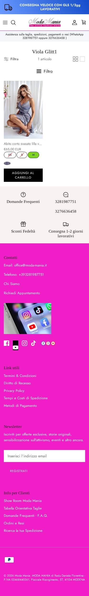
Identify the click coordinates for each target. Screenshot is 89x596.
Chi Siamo (11, 283)
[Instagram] (24, 343)
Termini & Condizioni (20, 375)
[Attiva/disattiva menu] (5, 22)
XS (10, 154)
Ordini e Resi (14, 523)
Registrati (19, 471)
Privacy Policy (14, 390)
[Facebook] (6, 343)
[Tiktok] (33, 343)
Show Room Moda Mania (23, 500)
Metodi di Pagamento (20, 405)
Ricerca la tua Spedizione (23, 530)
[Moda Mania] (44, 22)
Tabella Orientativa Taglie (23, 508)
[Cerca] (15, 22)
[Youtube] (15, 345)
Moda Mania (22, 575)
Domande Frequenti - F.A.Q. (26, 515)
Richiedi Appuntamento (22, 293)
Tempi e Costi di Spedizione (26, 398)
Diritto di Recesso (17, 383)
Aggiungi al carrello (23, 175)
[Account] (73, 22)
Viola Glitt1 (7, 163)
